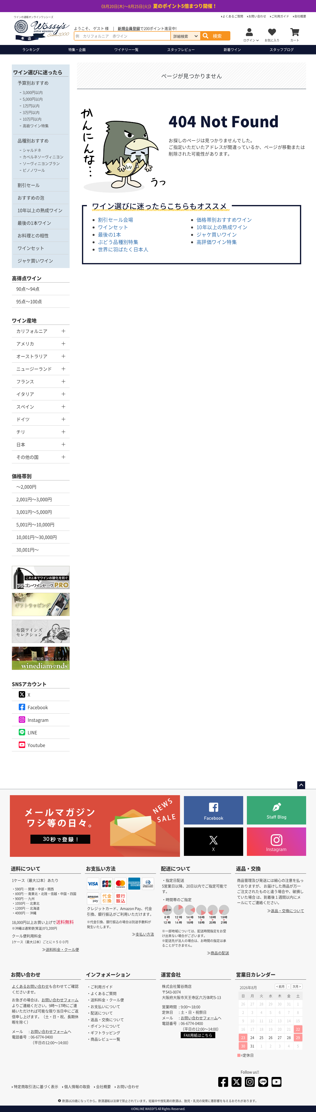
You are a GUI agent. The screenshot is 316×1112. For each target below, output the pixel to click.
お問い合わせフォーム (60, 999)
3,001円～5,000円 (34, 512)
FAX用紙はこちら (198, 1035)
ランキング (31, 49)
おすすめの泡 (31, 197)
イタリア (25, 394)
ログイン (249, 40)
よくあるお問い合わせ (30, 986)
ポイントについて (105, 1026)
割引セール (29, 185)
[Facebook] (223, 1082)
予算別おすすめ (33, 83)
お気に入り (272, 40)
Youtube (36, 745)
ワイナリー (126, 49)
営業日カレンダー (256, 974)
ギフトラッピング (105, 1032)
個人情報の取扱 (77, 1086)
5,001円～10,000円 (35, 524)
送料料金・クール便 (62, 949)
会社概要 (300, 16)
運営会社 (171, 974)
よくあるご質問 (232, 16)
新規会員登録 (129, 28)
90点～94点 (28, 289)
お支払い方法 (101, 868)
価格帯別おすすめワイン (224, 219)
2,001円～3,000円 (34, 499)
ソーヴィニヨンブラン (41, 163)
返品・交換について (287, 910)
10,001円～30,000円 (36, 537)
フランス (25, 381)
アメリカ (25, 343)
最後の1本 (109, 234)
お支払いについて (105, 1006)
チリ (20, 432)
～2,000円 (26, 486)
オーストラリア (31, 356)
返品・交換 (248, 868)
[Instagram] (250, 1082)
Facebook (38, 707)
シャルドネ (32, 150)
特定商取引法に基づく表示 (36, 1086)
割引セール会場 (115, 219)
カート (294, 40)
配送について (176, 868)
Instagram (38, 720)
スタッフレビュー (181, 49)
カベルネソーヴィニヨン (43, 156)
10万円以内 (32, 119)
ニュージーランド (34, 369)
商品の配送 (220, 952)
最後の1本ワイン (34, 223)
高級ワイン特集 (36, 125)
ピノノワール (34, 170)
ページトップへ (301, 785)
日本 (20, 444)
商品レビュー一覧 (105, 1039)
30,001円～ (27, 549)
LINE (32, 732)
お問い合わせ (257, 16)
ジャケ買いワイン (35, 260)
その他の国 (27, 457)
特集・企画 (77, 49)
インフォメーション (108, 974)
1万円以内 (31, 105)
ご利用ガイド (280, 16)
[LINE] (263, 1082)
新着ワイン (232, 49)
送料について (25, 868)
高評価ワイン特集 (217, 242)
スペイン (25, 406)
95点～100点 (29, 301)
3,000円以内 (33, 92)
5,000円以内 (33, 99)
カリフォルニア (31, 331)
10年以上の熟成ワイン (40, 210)
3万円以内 (31, 112)
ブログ (282, 49)
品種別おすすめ (33, 140)
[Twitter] (236, 1082)
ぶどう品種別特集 (118, 242)
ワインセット (31, 248)
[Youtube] (276, 1082)
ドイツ (23, 419)
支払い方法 (145, 934)
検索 (217, 36)
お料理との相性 (33, 235)
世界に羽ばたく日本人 (123, 249)
